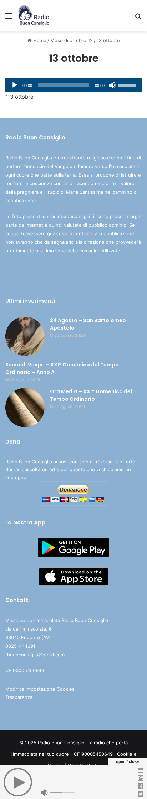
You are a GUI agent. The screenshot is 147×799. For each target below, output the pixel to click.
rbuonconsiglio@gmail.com (35, 654)
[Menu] (8, 18)
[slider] (128, 84)
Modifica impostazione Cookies (40, 689)
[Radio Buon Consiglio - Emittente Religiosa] (34, 15)
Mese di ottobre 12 (71, 40)
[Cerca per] (138, 18)
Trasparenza (18, 697)
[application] (73, 85)
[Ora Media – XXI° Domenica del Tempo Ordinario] (25, 407)
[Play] (14, 85)
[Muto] (112, 85)
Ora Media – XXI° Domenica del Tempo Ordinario (91, 395)
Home (39, 40)
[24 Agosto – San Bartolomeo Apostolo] (25, 336)
